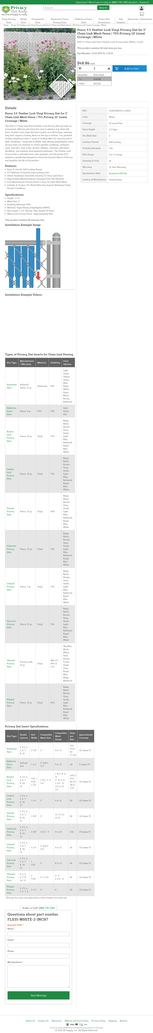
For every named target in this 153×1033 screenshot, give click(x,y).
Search (103, 7)
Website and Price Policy (76, 1020)
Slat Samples (121, 21)
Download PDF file (118, 173)
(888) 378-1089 (46, 907)
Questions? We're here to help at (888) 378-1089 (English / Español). (113, 2)
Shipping (112, 1020)
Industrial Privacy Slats (11, 549)
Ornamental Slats (38, 21)
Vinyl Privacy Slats (9, 21)
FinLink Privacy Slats (10, 511)
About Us (30, 1020)
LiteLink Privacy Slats (10, 586)
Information (146, 19)
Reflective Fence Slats (83, 21)
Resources (133, 19)
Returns (123, 1020)
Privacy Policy (98, 1020)
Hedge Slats (23, 21)
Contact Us (43, 1020)
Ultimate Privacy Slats (11, 663)
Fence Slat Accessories (104, 21)
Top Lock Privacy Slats (11, 624)
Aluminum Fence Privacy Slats (60, 21)
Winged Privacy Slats (10, 702)
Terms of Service (94, 1028)
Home (6, 25)
